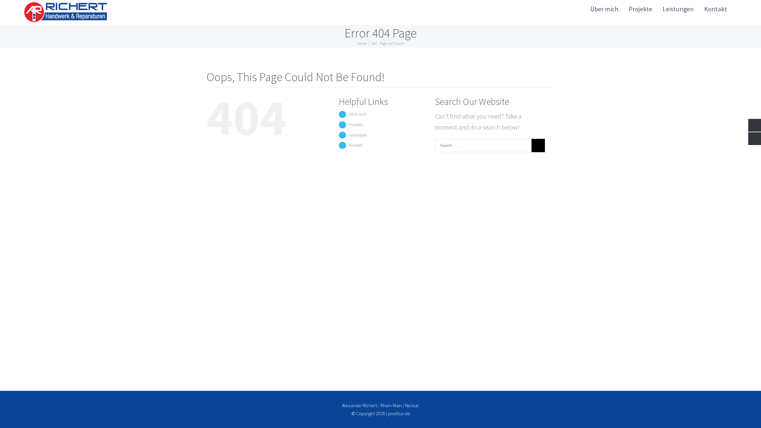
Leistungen (358, 135)
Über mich (358, 114)
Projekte (356, 124)
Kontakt (355, 145)
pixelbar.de (399, 413)
